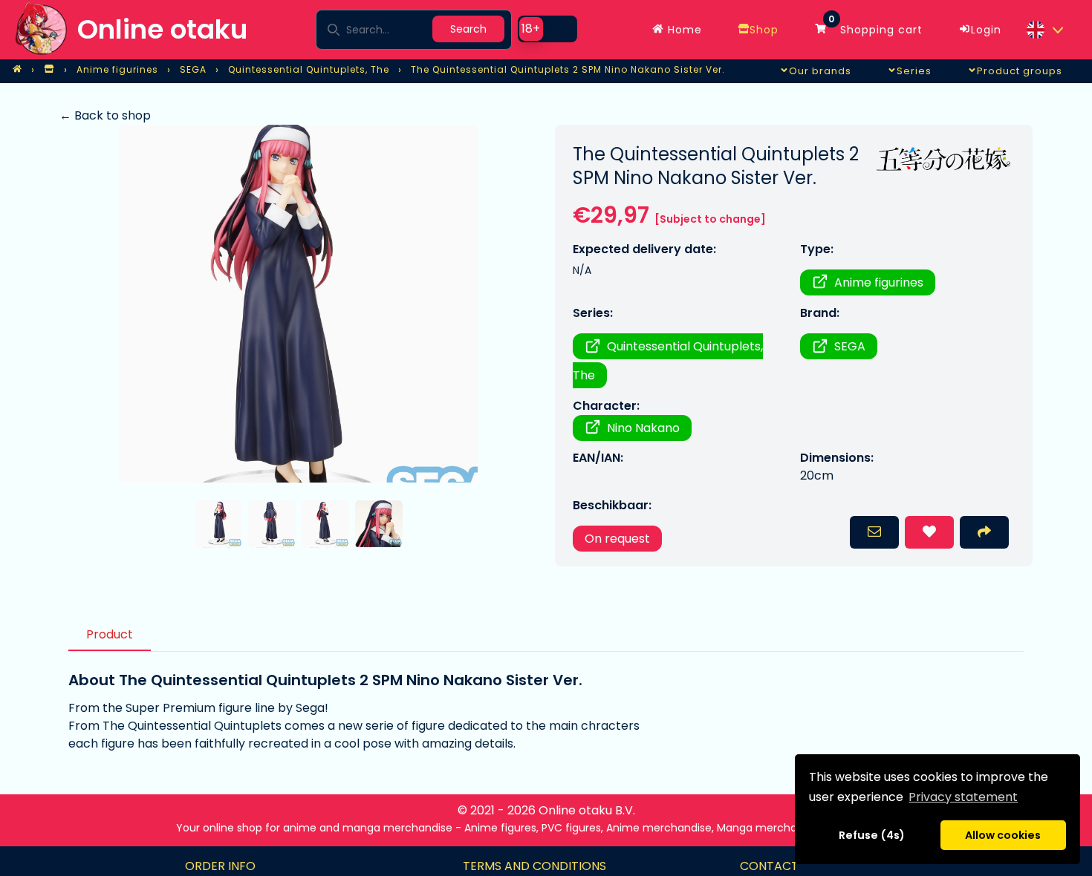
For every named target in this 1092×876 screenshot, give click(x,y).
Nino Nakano (643, 428)
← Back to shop (105, 115)
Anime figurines (878, 282)
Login (986, 29)
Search (468, 29)
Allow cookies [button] (1003, 835)
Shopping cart (875, 26)
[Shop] (49, 69)
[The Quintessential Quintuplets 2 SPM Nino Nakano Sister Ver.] (298, 304)
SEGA (849, 346)
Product (109, 634)
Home (683, 29)
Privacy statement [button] (963, 796)
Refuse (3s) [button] (872, 835)
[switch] (547, 29)
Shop (764, 29)
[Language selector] (1044, 30)
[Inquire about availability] (874, 532)
